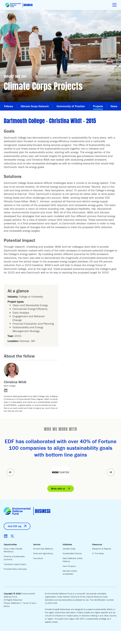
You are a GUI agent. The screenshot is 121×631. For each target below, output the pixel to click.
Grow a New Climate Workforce (13, 550)
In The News (98, 553)
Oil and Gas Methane (43, 548)
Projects (98, 106)
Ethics (7, 606)
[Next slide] (110, 472)
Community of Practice (71, 106)
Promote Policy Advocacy (15, 569)
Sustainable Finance (72, 553)
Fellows (8, 106)
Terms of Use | (30, 603)
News (114, 106)
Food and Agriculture (43, 553)
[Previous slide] (10, 472)
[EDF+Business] (19, 5)
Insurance (38, 558)
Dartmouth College (15, 137)
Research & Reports (101, 548)
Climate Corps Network (35, 106)
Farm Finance (69, 566)
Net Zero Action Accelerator (70, 572)
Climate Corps (69, 548)
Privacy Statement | (13, 603)
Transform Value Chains (15, 564)
